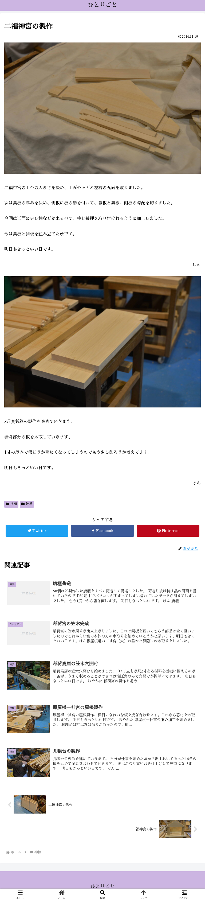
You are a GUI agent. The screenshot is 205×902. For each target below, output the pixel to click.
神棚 (13, 504)
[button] (189, 607)
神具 (29, 504)
